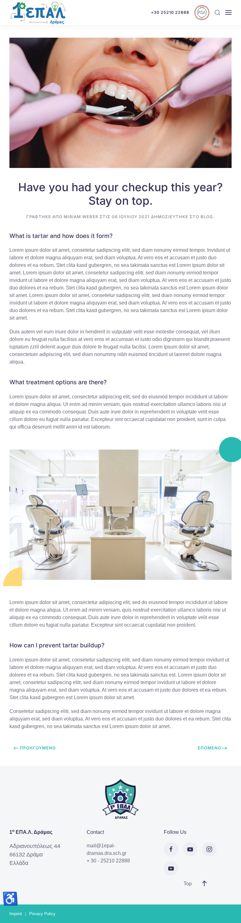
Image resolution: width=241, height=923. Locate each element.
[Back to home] (37, 12)
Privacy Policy (42, 913)
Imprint (15, 913)
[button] (217, 12)
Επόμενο (209, 747)
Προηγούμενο (38, 747)
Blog (207, 216)
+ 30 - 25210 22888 (108, 860)
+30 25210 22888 (170, 12)
